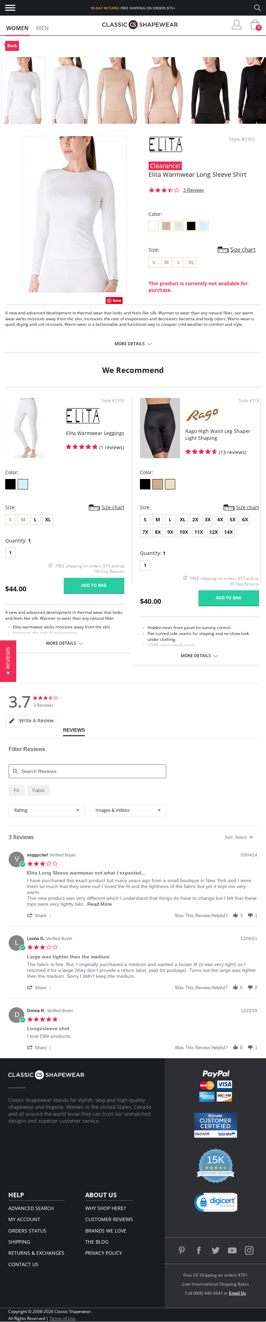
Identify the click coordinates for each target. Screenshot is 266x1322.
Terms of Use (63, 1318)
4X (220, 519)
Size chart (243, 249)
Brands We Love (105, 1230)
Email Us (237, 1293)
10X (183, 532)
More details (130, 344)
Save (117, 300)
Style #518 (249, 400)
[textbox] (255, 840)
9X (170, 532)
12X (213, 532)
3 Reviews (193, 190)
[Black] (10, 484)
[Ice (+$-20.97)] (23, 484)
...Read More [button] (97, 904)
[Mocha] (157, 484)
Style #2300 (112, 400)
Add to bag (94, 585)
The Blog (96, 1241)
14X (228, 532)
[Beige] (170, 484)
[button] (40, 915)
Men (42, 28)
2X (195, 519)
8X (158, 532)
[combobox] (47, 810)
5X (233, 519)
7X (145, 532)
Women (17, 28)
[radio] (17, 790)
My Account (24, 1219)
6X (245, 519)
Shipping (19, 1241)
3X (208, 519)
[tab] (31, 721)
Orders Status (27, 1230)
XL (48, 519)
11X (198, 532)
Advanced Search (31, 1208)
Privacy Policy (103, 1253)
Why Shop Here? (105, 1208)
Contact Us (23, 1264)
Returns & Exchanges (36, 1253)
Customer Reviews (109, 1219)
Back (12, 46)
